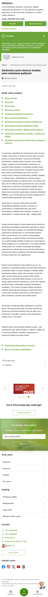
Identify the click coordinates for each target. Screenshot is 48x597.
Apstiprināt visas (35, 24)
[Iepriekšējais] (5, 388)
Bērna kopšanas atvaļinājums (16, 118)
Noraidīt (12, 24)
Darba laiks (9, 102)
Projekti (6, 475)
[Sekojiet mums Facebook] (3, 567)
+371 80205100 (11, 530)
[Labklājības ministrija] (24, 60)
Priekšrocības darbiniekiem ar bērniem (20, 345)
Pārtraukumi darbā (12, 110)
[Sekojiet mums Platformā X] (13, 567)
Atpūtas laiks (10, 106)
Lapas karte (7, 510)
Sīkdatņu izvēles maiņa (11, 516)
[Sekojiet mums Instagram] (8, 566)
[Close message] (44, 36)
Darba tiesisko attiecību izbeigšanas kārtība (21, 126)
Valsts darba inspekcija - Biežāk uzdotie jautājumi (24, 129)
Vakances (6, 462)
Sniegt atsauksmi (24, 412)
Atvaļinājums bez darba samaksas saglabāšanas (23, 122)
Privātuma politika (10, 497)
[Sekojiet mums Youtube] (18, 566)
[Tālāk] (42, 388)
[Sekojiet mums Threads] (23, 567)
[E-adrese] (6, 546)
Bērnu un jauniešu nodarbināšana (18, 349)
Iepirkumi (6, 468)
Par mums (7, 481)
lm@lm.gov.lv (10, 538)
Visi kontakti (13, 552)
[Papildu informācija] (13, 546)
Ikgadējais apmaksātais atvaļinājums (19, 114)
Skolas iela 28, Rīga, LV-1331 (16, 541)
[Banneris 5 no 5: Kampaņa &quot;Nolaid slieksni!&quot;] (24, 389)
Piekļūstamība (8, 503)
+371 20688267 (11, 534)
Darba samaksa (11, 98)
